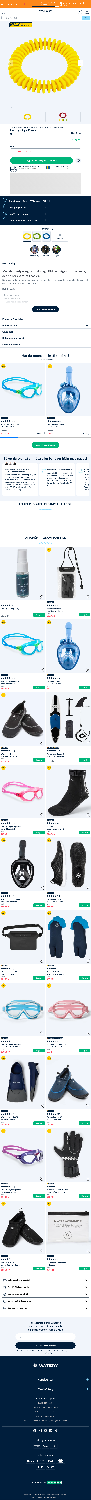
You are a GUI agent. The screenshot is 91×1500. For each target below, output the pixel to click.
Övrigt (22, 1483)
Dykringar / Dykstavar (56, 127)
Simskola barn (18, 127)
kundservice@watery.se (48, 1407)
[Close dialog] (40, 1435)
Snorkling (22, 1478)
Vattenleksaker (43, 127)
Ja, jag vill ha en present (45, 1345)
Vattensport (22, 1466)
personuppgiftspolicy (45, 1353)
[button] (10, 63)
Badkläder (22, 1472)
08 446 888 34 (47, 1403)
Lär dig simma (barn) (30, 127)
